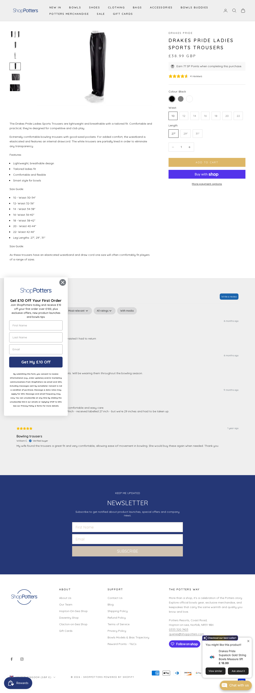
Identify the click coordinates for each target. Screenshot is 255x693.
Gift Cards (123, 13)
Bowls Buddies (194, 7)
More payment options (207, 184)
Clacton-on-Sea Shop (73, 624)
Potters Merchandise (69, 13)
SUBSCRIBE (127, 551)
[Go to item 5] (15, 77)
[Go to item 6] (15, 87)
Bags (137, 7)
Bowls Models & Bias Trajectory (128, 637)
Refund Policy (117, 617)
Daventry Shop (69, 617)
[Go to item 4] (15, 66)
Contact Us (115, 598)
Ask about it (238, 670)
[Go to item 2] (15, 45)
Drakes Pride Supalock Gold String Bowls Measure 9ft (232, 655)
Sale (101, 13)
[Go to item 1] (15, 34)
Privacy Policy (117, 631)
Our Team (65, 604)
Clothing (116, 7)
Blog (111, 604)
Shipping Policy (118, 611)
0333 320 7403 (178, 629)
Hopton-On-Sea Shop (73, 611)
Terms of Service (118, 624)
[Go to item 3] (15, 55)
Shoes (94, 7)
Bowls (75, 7)
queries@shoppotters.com (186, 634)
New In (55, 7)
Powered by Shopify (119, 677)
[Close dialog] (62, 282)
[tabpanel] (127, 380)
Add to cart (207, 162)
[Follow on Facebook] (12, 659)
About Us (65, 598)
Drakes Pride (181, 32)
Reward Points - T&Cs (122, 644)
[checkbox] (127, 310)
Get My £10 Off (36, 361)
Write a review (229, 296)
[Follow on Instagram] (22, 659)
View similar (215, 670)
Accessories (161, 7)
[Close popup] (248, 641)
